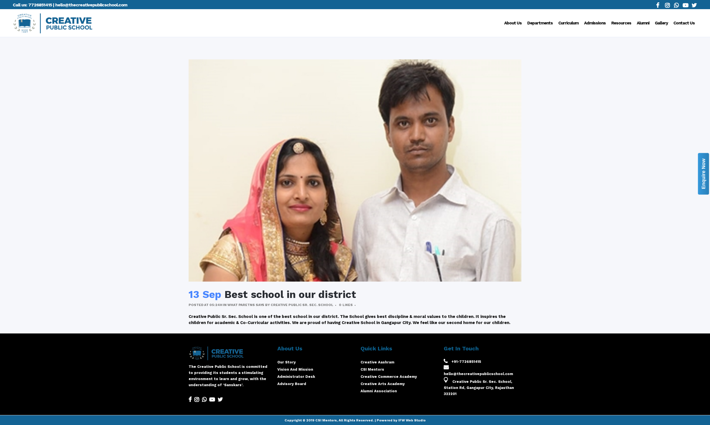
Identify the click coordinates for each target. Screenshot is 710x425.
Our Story (286, 362)
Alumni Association (379, 391)
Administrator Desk (296, 377)
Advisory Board (291, 384)
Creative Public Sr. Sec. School (302, 305)
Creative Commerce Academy (389, 377)
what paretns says (245, 305)
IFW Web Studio (412, 420)
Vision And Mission (295, 369)
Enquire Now (703, 173)
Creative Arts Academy (383, 384)
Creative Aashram (377, 362)
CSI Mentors (372, 369)
